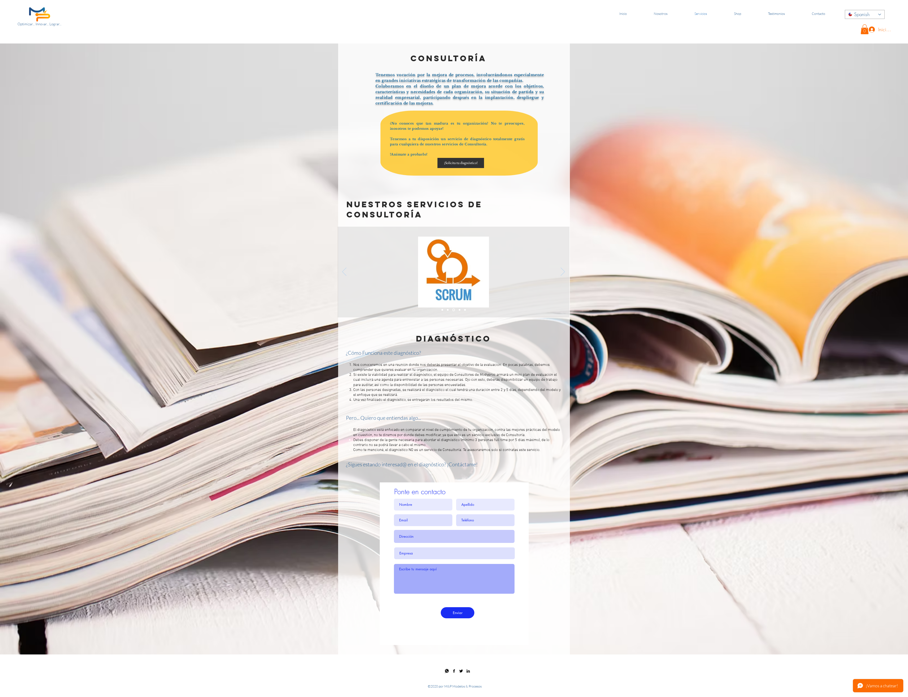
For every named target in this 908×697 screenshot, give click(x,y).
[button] (864, 29)
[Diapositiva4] (458, 310)
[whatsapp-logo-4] (447, 671)
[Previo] (344, 272)
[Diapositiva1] (442, 310)
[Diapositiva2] (448, 310)
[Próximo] (563, 272)
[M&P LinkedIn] (468, 671)
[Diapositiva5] (464, 309)
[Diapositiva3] (453, 310)
